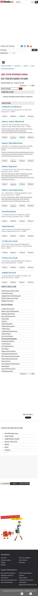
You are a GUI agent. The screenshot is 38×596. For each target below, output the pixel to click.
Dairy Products (6, 334)
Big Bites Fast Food (7, 301)
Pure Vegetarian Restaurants (11, 364)
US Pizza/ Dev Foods (10, 258)
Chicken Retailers (7, 324)
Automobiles (22, 582)
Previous (22, 85)
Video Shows (4, 578)
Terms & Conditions (24, 558)
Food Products (6, 344)
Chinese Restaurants (8, 326)
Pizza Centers (6, 361)
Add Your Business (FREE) (14, 74)
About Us (3, 558)
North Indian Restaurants (10, 359)
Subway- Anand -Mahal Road (13, 121)
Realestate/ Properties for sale (28, 584)
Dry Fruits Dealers (7, 336)
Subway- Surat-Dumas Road (12, 190)
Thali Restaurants (7, 371)
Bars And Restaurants (8, 316)
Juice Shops (5, 349)
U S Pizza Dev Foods (9, 241)
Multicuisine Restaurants (9, 354)
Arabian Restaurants (8, 309)
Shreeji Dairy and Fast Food (10, 291)
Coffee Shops (6, 329)
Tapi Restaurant (8, 226)
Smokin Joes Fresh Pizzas (11, 107)
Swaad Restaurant (9, 211)
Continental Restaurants (9, 331)
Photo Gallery (23, 578)
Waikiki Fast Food (9, 273)
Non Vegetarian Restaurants (10, 356)
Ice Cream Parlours (7, 346)
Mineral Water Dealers (9, 351)
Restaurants (5, 366)
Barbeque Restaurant (8, 314)
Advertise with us (6, 560)
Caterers (4, 321)
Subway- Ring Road (9, 166)
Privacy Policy (23, 560)
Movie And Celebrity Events (9, 580)
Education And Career (7, 575)
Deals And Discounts (7, 582)
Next (33, 85)
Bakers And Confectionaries (10, 311)
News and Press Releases (8, 573)
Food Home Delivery (8, 341)
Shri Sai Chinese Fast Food (10, 298)
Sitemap (3, 565)
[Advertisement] (19, 24)
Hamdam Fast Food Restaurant (11, 296)
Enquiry (3, 562)
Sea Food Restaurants (8, 369)
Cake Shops (5, 319)
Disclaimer (22, 562)
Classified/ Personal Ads (26, 580)
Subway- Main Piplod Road (12, 143)
